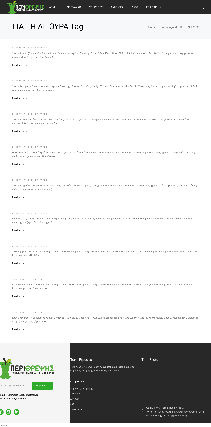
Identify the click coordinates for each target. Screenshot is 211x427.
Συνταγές (41, 48)
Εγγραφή (41, 385)
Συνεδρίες (75, 393)
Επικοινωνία (76, 409)
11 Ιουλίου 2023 (22, 312)
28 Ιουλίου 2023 (22, 48)
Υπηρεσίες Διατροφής (81, 388)
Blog (72, 404)
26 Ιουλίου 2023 (22, 81)
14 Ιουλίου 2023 (22, 279)
